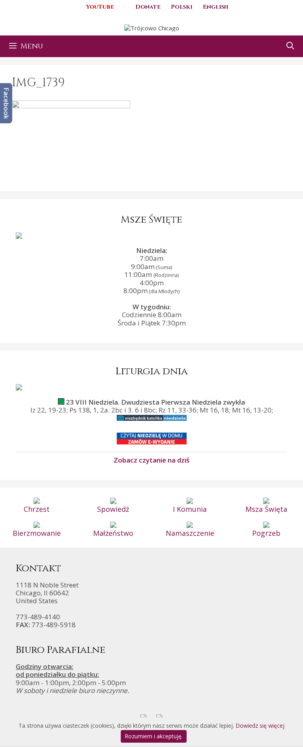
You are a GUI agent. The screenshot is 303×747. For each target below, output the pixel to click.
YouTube (100, 7)
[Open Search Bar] (290, 46)
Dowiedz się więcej (260, 725)
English (215, 7)
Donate (148, 7)
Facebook (6, 103)
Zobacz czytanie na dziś (151, 459)
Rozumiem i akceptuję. (154, 736)
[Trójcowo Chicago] (151, 27)
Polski (182, 7)
